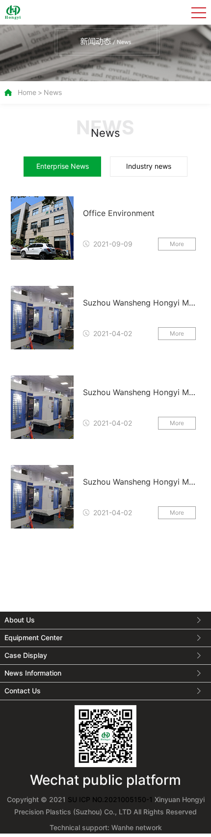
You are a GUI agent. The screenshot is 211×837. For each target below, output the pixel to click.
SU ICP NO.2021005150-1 (111, 799)
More (177, 244)
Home (27, 92)
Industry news (148, 166)
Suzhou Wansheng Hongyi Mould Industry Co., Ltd (138, 304)
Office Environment (119, 213)
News (53, 92)
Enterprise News (62, 166)
